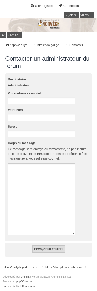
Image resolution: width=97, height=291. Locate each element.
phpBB (25, 276)
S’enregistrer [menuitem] (44, 6)
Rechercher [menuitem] (14, 35)
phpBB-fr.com (24, 281)
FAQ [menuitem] (3, 35)
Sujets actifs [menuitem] (87, 15)
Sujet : (12, 126)
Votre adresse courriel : (25, 93)
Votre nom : (16, 110)
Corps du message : (23, 143)
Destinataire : (18, 79)
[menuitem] (11, 286)
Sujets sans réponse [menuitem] (72, 15)
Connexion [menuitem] (71, 6)
